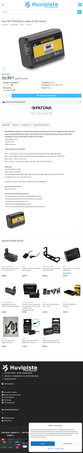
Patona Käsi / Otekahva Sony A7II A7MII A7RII (51, 269)
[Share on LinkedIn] (50, 113)
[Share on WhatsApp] (32, 113)
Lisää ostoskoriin (47, 95)
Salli (43, 444)
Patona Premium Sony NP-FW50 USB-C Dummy (30, 341)
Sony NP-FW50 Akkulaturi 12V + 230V (51, 305)
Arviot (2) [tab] (27, 125)
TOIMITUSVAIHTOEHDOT (15, 102)
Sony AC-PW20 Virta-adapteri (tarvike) (8, 341)
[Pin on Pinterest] (47, 113)
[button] (3, 4)
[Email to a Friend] (43, 113)
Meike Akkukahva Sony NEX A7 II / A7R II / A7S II (10, 269)
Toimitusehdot (9, 397)
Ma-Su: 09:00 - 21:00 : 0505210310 (18, 373)
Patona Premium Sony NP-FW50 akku (71, 269)
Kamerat (14, 25)
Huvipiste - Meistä (10, 392)
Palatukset (7, 420)
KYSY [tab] (17, 125)
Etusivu (5, 25)
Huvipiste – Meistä (59, 448)
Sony (29, 25)
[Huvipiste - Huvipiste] (41, 4)
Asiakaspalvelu (9, 418)
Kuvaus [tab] (7, 125)
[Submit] (79, 12)
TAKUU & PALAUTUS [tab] (42, 125)
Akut (22, 25)
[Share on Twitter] (39, 113)
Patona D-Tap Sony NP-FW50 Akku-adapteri (31, 269)
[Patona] (41, 109)
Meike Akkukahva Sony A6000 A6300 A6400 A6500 (11, 305)
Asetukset (67, 444)
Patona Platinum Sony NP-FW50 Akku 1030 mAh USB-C (51, 342)
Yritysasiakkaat (9, 402)
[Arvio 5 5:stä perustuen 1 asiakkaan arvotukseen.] (41, 74)
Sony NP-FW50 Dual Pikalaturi (69, 305)
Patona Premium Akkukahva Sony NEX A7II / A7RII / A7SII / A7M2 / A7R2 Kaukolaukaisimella (31, 307)
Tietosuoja (50, 448)
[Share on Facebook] (36, 113)
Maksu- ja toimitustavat (12, 395)
